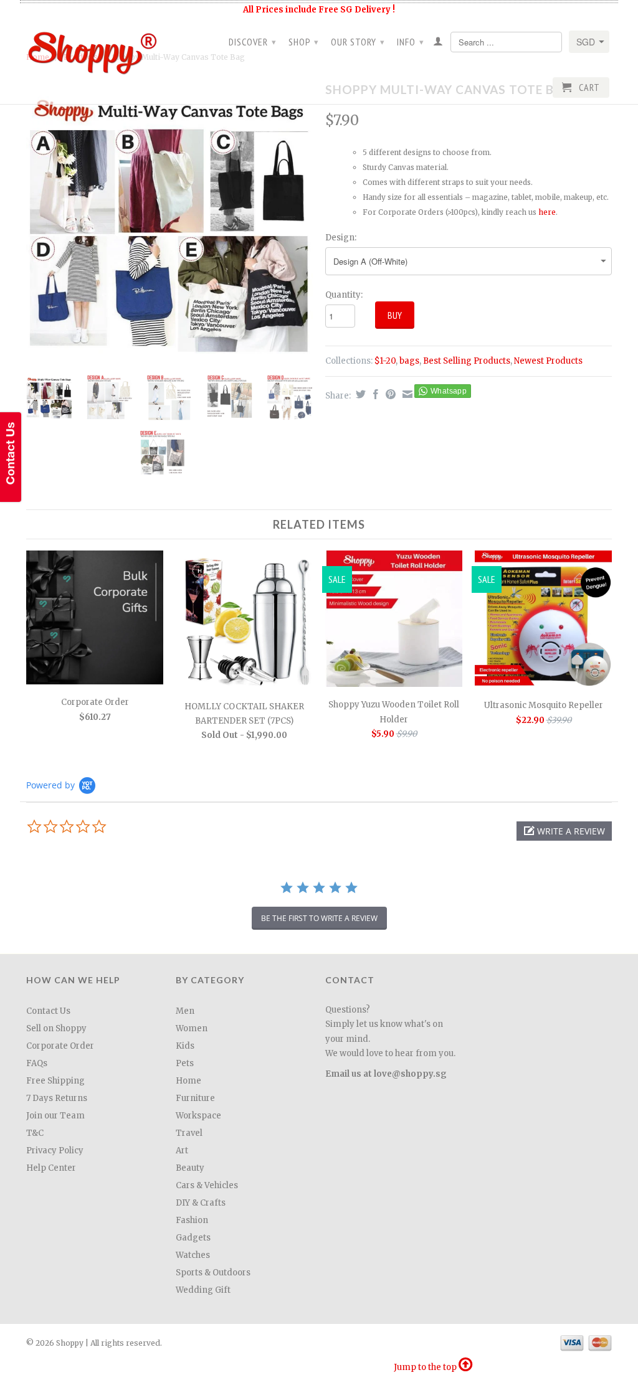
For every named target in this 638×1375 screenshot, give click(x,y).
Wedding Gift (203, 1290)
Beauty (190, 1168)
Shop (303, 41)
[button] (564, 831)
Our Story (358, 41)
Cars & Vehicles (207, 1185)
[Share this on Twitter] (359, 394)
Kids (185, 1046)
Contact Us (48, 1011)
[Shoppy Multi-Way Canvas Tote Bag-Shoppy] (169, 221)
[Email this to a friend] (405, 394)
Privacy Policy (54, 1150)
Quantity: (344, 295)
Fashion (192, 1220)
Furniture (195, 1098)
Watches (193, 1255)
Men (185, 1011)
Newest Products (548, 361)
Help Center (51, 1168)
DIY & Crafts (201, 1203)
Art (182, 1150)
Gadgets (193, 1237)
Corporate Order (60, 1046)
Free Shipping (55, 1080)
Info (410, 41)
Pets (185, 1063)
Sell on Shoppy (56, 1028)
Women (191, 1028)
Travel (189, 1133)
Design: (340, 237)
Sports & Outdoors (213, 1272)
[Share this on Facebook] (374, 394)
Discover (253, 41)
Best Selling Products (466, 361)
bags (409, 361)
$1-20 (385, 361)
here (547, 212)
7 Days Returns (56, 1098)
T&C (35, 1133)
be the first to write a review (319, 918)
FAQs (36, 1063)
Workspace (198, 1115)
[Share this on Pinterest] (389, 394)
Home (188, 1080)
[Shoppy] (94, 49)
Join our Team (55, 1115)
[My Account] (438, 43)
